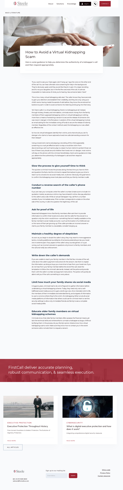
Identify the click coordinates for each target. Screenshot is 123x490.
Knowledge (71, 4)
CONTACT (105, 4)
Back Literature (11, 13)
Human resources (104, 476)
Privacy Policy (105, 473)
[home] (21, 3)
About (50, 4)
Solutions (60, 4)
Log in (86, 4)
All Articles (13, 447)
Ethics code (106, 470)
